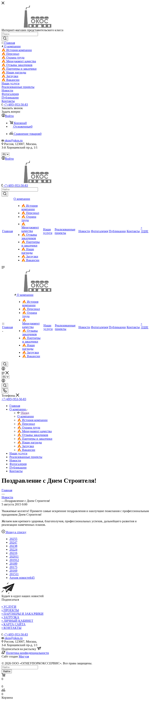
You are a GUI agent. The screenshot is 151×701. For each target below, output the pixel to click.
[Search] (5, 38)
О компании (25, 416)
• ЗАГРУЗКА (10, 617)
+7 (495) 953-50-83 (15, 104)
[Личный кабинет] (3, 369)
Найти (6, 671)
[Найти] (5, 194)
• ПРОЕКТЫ (10, 610)
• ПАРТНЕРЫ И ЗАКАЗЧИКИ (22, 613)
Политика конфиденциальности (27, 653)
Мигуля (24, 656)
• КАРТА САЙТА (14, 624)
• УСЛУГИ (9, 606)
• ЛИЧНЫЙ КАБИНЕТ (17, 620)
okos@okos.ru (14, 140)
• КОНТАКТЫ (11, 627)
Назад (25, 412)
